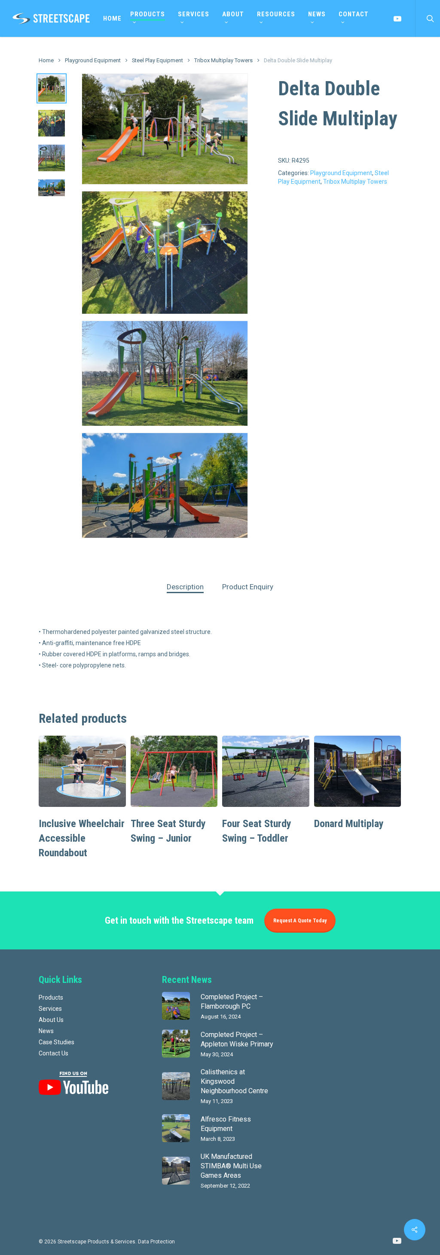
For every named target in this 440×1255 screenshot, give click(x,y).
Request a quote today (300, 921)
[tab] (185, 587)
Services (50, 1008)
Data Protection (156, 1242)
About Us (51, 1019)
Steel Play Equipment (157, 60)
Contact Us (53, 1053)
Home (46, 60)
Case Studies (56, 1042)
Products (51, 997)
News (46, 1031)
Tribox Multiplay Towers (223, 60)
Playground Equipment (93, 60)
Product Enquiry (247, 586)
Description (185, 586)
